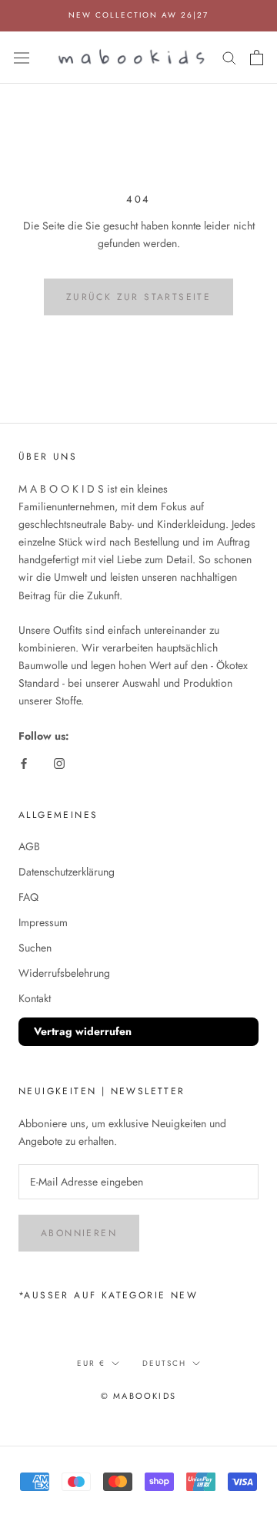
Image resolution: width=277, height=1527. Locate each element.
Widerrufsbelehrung (64, 973)
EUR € (91, 1363)
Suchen (35, 947)
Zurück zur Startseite (138, 297)
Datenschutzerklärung (66, 871)
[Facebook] (23, 762)
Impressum (43, 922)
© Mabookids (138, 1396)
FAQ (28, 897)
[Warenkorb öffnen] (256, 57)
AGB (29, 846)
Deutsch (164, 1363)
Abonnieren (79, 1233)
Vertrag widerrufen (83, 1031)
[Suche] (229, 57)
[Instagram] (59, 762)
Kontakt (34, 998)
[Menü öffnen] (21, 57)
